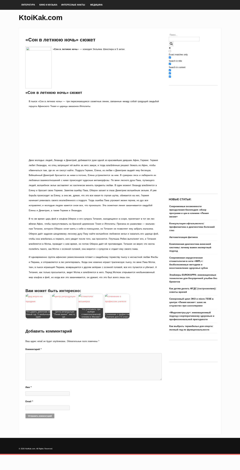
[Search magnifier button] (171, 44)
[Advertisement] (93, 133)
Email (29, 401)
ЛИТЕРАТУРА (28, 5)
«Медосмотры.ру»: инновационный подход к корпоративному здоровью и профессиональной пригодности (191, 316)
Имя (28, 387)
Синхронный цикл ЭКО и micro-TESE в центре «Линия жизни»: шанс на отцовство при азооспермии (191, 302)
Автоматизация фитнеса (183, 237)
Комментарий (33, 349)
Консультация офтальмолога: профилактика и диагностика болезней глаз (192, 227)
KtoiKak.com (41, 18)
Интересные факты (73, 5)
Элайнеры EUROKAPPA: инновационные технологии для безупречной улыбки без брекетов (193, 278)
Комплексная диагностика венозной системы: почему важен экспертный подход (190, 247)
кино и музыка (48, 5)
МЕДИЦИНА (96, 5)
